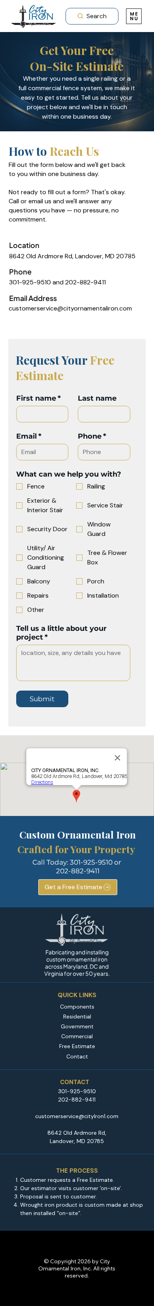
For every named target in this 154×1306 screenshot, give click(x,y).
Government (77, 1026)
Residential (77, 1016)
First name (38, 398)
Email (28, 436)
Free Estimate (77, 1046)
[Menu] (134, 16)
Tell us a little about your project (61, 633)
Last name (97, 398)
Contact (77, 1056)
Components (77, 1006)
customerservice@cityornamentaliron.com (70, 308)
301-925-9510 (91, 862)
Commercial (77, 1036)
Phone (92, 436)
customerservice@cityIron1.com (76, 1116)
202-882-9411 (78, 871)
